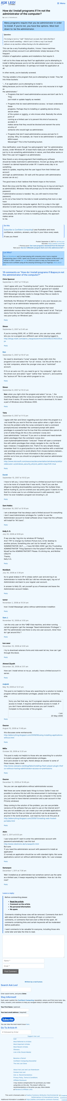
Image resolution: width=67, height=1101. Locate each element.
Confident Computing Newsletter (24, 1061)
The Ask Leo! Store (20, 1063)
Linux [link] (13, 186)
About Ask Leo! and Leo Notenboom (26, 1070)
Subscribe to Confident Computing (18, 230)
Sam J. (5, 618)
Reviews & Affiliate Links (23, 1089)
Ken (4, 352)
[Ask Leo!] (9, 3)
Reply (6, 320)
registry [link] (25, 114)
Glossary (16, 1049)
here (27, 1024)
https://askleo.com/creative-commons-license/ (42, 1099)
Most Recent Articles (20, 1047)
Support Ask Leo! (34, 1036)
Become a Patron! (19, 1058)
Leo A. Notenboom (11, 17)
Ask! (14, 1039)
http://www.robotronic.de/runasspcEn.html (21, 844)
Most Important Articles (21, 1044)
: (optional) (10, 1007)
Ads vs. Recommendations (22, 1075)
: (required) (13, 1012)
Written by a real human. (34, 982)
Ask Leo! (23, 260)
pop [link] (39, 211)
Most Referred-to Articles (22, 1041)
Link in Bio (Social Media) (22, 1052)
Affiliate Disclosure (20, 1080)
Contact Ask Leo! (19, 1072)
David (5, 475)
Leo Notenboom (11, 256)
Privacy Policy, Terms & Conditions (25, 1077)
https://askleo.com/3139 (56, 243)
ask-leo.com (60, 241)
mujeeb (6, 684)
